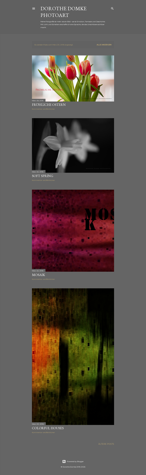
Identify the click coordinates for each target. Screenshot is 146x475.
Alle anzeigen (104, 45)
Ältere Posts (106, 444)
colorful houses (48, 428)
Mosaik (38, 275)
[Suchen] (112, 8)
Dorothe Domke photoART (63, 11)
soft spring (42, 176)
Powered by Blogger (75, 461)
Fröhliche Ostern (49, 104)
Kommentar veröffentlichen (43, 109)
